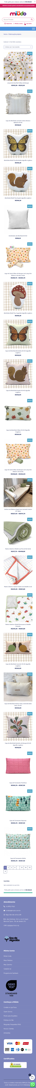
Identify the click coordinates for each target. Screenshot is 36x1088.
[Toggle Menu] (33, 29)
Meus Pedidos (8, 960)
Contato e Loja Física (10, 1007)
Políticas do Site (8, 1020)
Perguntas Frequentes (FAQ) (12, 1024)
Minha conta (19, 23)
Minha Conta (7, 956)
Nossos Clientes (9, 1028)
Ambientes (7, 1033)
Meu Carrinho (8, 964)
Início (5, 34)
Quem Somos (8, 1011)
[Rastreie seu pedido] (5, 24)
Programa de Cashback (11, 973)
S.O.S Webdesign (25, 1085)
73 (21, 867)
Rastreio (9, 23)
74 (25, 867)
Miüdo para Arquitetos (10, 1016)
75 (29, 867)
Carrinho (29, 23)
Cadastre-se (7, 969)
